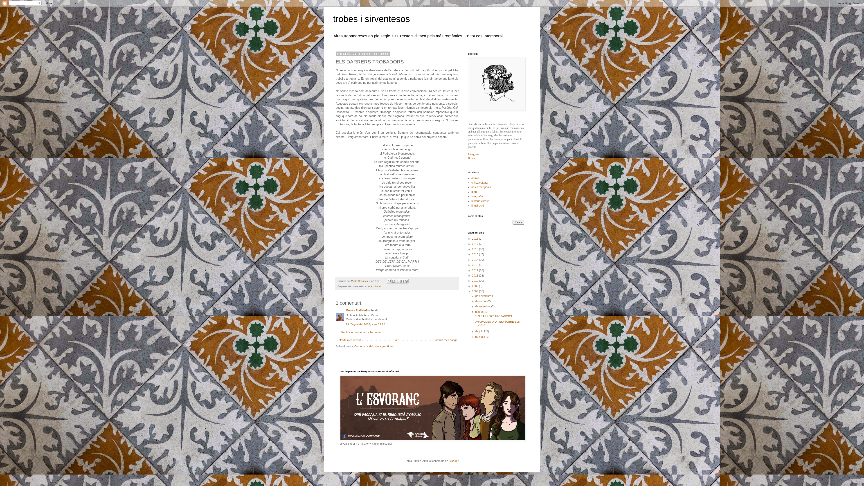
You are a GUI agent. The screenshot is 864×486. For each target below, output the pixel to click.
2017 (475, 244)
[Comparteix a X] (398, 281)
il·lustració (477, 205)
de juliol (480, 331)
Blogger (453, 461)
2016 (475, 249)
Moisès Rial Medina (358, 310)
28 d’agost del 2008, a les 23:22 (365, 324)
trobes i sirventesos (371, 19)
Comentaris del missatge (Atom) (374, 346)
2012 (475, 270)
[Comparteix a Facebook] (402, 281)
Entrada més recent (349, 340)
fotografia (477, 196)
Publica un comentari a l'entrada (361, 332)
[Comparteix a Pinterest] (406, 281)
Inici (397, 340)
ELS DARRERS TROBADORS (493, 316)
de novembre (483, 296)
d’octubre (481, 301)
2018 (475, 238)
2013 (475, 265)
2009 (475, 286)
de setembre (483, 306)
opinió (475, 178)
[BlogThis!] (393, 281)
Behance (472, 158)
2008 (475, 291)
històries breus (480, 201)
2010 (475, 280)
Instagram (473, 154)
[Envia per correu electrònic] (389, 281)
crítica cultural (372, 286)
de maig (480, 336)
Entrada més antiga (445, 340)
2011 (475, 275)
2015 (475, 254)
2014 (475, 259)
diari (474, 192)
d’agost (480, 311)
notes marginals (481, 187)
